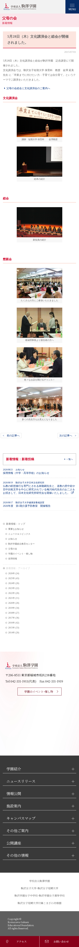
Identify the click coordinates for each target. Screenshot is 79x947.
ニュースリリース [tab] (20, 781)
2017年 (11, 618)
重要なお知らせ (16, 529)
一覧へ (69, 459)
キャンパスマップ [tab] (20, 818)
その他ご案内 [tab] (17, 830)
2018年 (11, 613)
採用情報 (12, 559)
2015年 (11, 628)
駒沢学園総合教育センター (21, 544)
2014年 (11, 633)
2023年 (11, 588)
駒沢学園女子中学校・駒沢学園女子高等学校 (40, 895)
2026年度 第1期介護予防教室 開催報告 (27, 504)
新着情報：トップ (15, 523)
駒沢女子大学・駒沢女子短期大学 (39, 888)
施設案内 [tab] (13, 806)
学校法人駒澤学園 (39, 881)
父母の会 (12, 549)
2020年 (11, 603)
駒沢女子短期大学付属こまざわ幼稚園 (39, 903)
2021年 (11, 598)
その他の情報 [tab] (17, 855)
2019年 (11, 608)
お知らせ (12, 539)
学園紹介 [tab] (13, 769)
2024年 (11, 583)
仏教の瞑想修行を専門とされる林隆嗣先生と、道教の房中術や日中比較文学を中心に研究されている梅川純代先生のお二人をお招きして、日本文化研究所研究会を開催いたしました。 (39, 487)
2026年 (11, 573)
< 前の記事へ (11, 435)
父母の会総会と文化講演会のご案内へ (28, 88)
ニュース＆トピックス (19, 534)
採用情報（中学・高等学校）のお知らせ (26, 471)
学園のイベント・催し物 (20, 554)
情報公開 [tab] (13, 793)
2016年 (11, 623)
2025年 (11, 578)
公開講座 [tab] (13, 843)
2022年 (11, 593)
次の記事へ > (67, 435)
